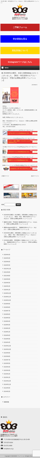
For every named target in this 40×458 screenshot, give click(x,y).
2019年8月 (7, 307)
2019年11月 (7, 296)
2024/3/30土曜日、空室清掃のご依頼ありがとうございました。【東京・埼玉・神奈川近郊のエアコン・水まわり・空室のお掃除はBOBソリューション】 (20, 235)
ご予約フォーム (20, 27)
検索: (2, 204)
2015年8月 (7, 356)
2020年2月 (7, 286)
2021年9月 (7, 272)
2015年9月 (7, 353)
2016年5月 (7, 339)
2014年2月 (7, 391)
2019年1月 (7, 332)
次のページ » (35, 176)
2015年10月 (7, 349)
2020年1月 (7, 289)
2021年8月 (7, 275)
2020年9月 (7, 279)
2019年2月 (7, 328)
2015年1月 (7, 377)
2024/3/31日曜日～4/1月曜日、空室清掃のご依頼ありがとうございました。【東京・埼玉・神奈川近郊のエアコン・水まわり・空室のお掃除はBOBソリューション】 (20, 216)
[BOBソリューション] (20, 11)
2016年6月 (7, 335)
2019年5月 (7, 318)
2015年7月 (7, 360)
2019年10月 (7, 300)
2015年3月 (7, 370)
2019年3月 (7, 325)
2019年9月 (7, 303)
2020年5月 (7, 282)
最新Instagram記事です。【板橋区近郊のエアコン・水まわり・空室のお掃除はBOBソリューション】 (20, 228)
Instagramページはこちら (20, 62)
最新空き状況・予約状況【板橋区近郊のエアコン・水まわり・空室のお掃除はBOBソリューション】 (20, 223)
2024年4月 (7, 254)
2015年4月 (7, 367)
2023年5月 (7, 265)
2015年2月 (7, 374)
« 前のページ (5, 176)
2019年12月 (7, 293)
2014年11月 (7, 384)
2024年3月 (7, 258)
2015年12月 (7, 346)
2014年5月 (7, 388)
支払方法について (20, 50)
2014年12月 (7, 381)
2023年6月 (7, 261)
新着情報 (6, 402)
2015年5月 (7, 363)
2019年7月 (7, 310)
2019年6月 (7, 314)
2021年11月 (7, 268)
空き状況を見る (20, 39)
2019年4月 (7, 321)
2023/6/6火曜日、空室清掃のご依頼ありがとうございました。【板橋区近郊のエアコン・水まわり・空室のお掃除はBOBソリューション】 (20, 242)
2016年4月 (7, 342)
